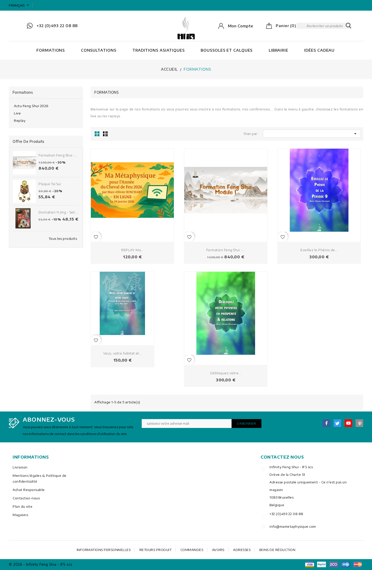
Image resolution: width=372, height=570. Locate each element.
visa (309, 564)
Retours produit (155, 550)
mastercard (345, 564)
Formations (50, 50)
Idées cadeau (319, 50)
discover (321, 564)
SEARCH (348, 26)
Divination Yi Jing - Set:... (58, 212)
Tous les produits (63, 239)
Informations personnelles (104, 550)
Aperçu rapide (168, 190)
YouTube (348, 423)
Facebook (326, 423)
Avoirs (218, 550)
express (333, 564)
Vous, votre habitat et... (122, 353)
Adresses (242, 550)
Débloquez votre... (225, 373)
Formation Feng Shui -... (57, 155)
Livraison (20, 467)
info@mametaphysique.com (293, 526)
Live (17, 113)
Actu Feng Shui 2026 (31, 106)
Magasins (20, 515)
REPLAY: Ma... (132, 250)
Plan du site (22, 506)
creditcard (357, 564)
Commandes (191, 550)
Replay (19, 121)
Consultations (98, 50)
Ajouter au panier (168, 182)
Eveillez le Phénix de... (319, 250)
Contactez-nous (26, 498)
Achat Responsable (29, 490)
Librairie (278, 50)
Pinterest (359, 423)
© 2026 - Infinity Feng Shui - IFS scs (40, 564)
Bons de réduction (277, 550)
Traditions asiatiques (158, 50)
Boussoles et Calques (227, 50)
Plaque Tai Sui (49, 184)
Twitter (337, 423)
